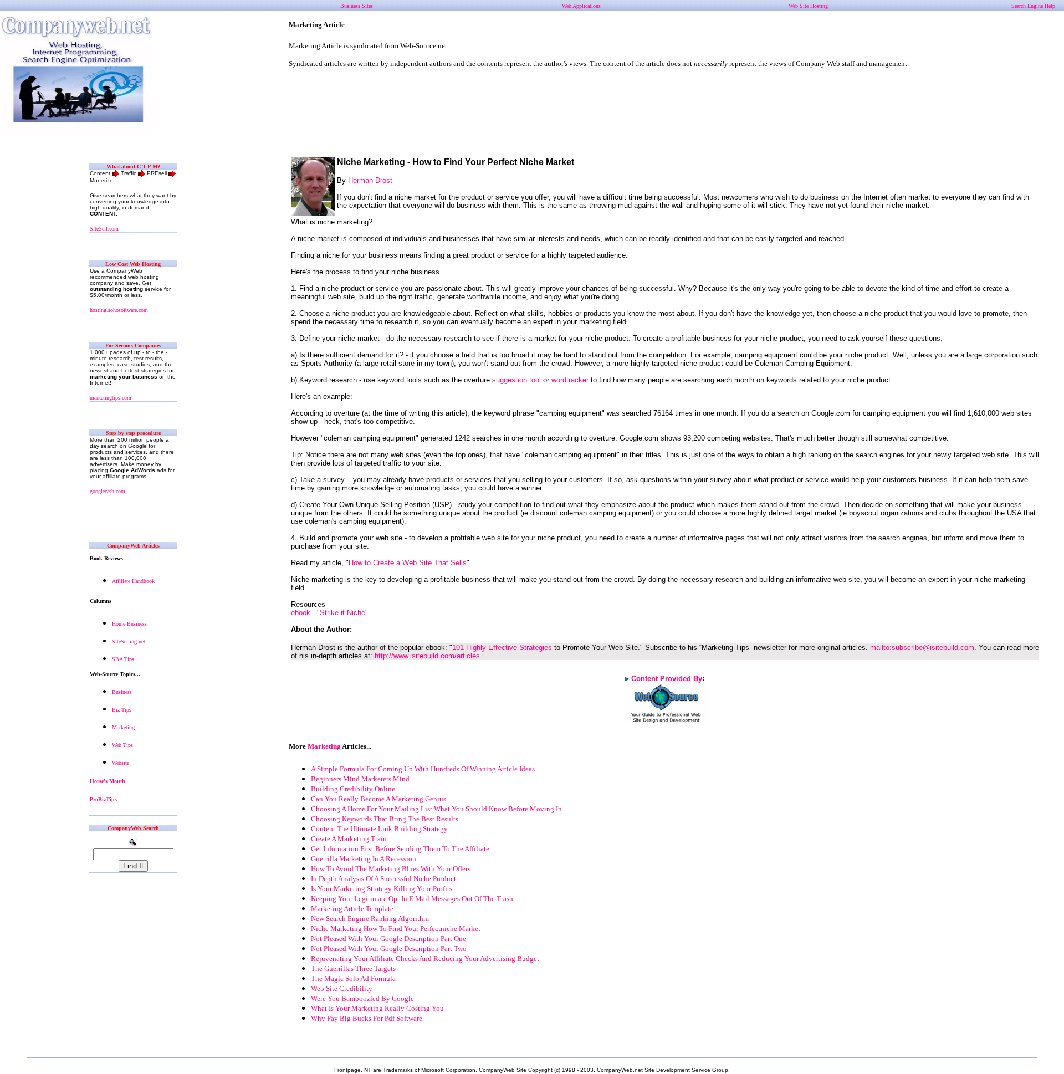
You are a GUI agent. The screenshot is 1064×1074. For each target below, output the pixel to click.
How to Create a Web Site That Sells (408, 563)
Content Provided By (666, 678)
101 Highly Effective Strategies (502, 647)
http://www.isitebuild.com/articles (427, 656)
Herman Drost (370, 180)
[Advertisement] (665, 102)
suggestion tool (516, 380)
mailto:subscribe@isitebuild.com (922, 647)
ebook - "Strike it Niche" (329, 612)
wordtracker (570, 380)
